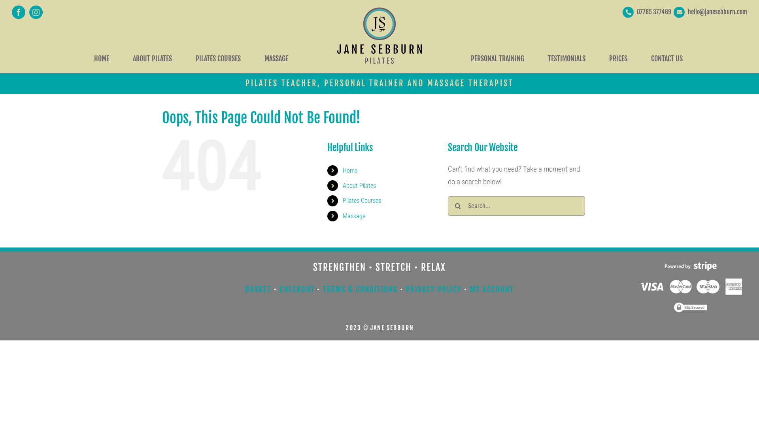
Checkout (297, 289)
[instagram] (36, 12)
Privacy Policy (434, 289)
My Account (492, 289)
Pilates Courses (362, 200)
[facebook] (18, 12)
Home (350, 170)
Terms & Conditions (360, 289)
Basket (258, 289)
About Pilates (359, 185)
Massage (354, 216)
